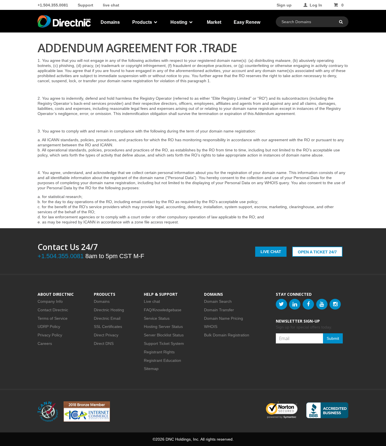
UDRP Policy (49, 326)
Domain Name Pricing (223, 318)
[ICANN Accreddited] (48, 411)
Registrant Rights (159, 352)
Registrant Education (162, 360)
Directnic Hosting (109, 310)
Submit (333, 338)
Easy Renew (247, 22)
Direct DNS (104, 343)
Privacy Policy (50, 335)
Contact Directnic (53, 310)
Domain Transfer (219, 310)
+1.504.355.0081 (53, 5)
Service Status (157, 318)
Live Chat (271, 251)
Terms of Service (53, 318)
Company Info (50, 301)
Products (142, 22)
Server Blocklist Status (164, 335)
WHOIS (210, 326)
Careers (45, 343)
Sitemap (151, 368)
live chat (111, 5)
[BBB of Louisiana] (327, 410)
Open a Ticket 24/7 (317, 252)
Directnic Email (107, 318)
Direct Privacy (106, 335)
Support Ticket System (164, 343)
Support (85, 5)
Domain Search (218, 301)
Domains (110, 22)
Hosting (179, 22)
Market (214, 22)
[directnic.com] (65, 22)
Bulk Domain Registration (226, 335)
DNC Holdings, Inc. (182, 439)
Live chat (152, 301)
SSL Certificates (108, 326)
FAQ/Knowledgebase (162, 310)
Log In (316, 5)
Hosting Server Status (163, 326)
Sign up (284, 5)
